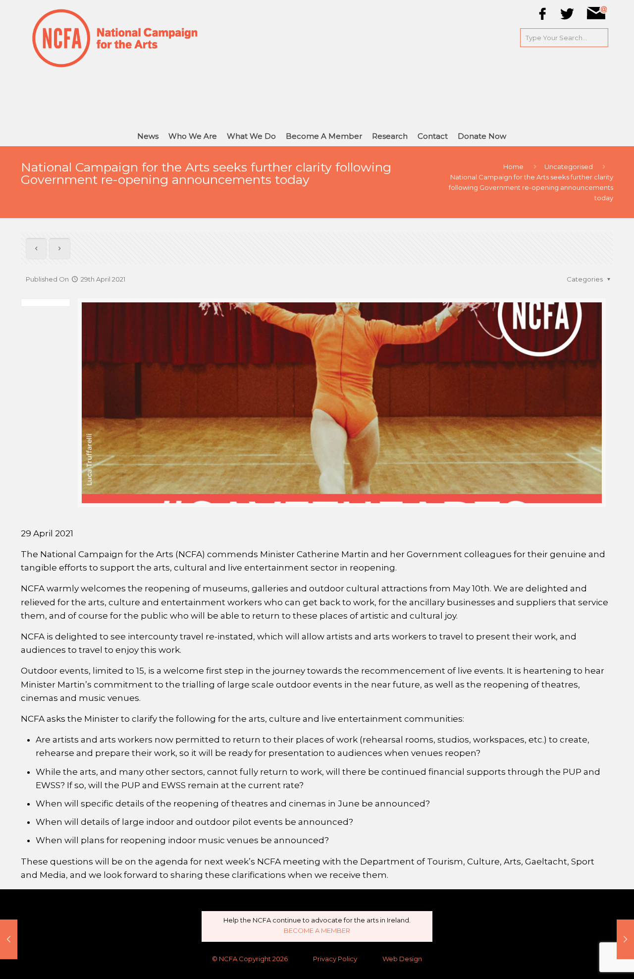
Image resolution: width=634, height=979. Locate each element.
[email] (596, 18)
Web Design (402, 959)
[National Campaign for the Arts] (115, 37)
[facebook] (542, 18)
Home (513, 167)
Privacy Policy (335, 959)
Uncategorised (568, 167)
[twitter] (567, 18)
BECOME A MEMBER (317, 930)
